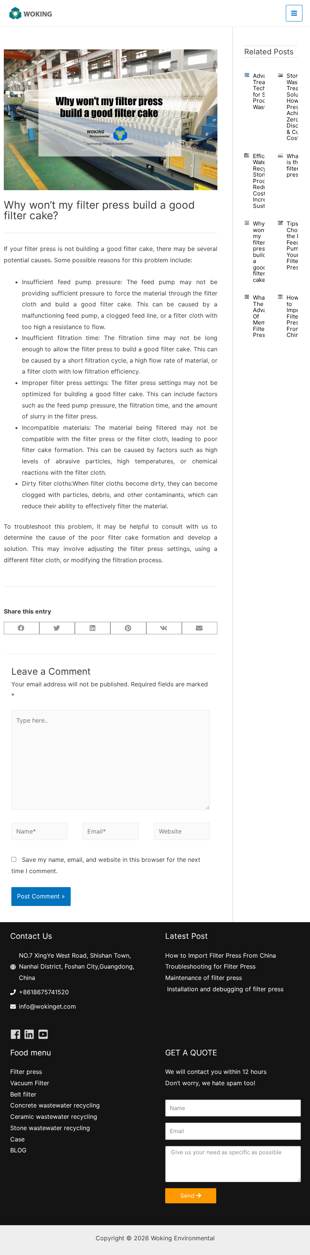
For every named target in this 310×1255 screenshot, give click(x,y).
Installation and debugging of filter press (224, 989)
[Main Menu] (294, 13)
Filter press (26, 1071)
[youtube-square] (44, 1034)
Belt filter (23, 1094)
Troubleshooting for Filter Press (210, 966)
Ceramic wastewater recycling (53, 1116)
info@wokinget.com (47, 1006)
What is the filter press (294, 165)
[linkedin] (30, 1034)
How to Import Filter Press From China (295, 316)
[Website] (182, 832)
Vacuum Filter (29, 1083)
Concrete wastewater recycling (55, 1105)
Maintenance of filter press (203, 977)
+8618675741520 (44, 992)
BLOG (18, 1150)
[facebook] (17, 1034)
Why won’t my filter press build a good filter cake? (260, 251)
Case (17, 1139)
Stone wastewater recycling (50, 1128)
